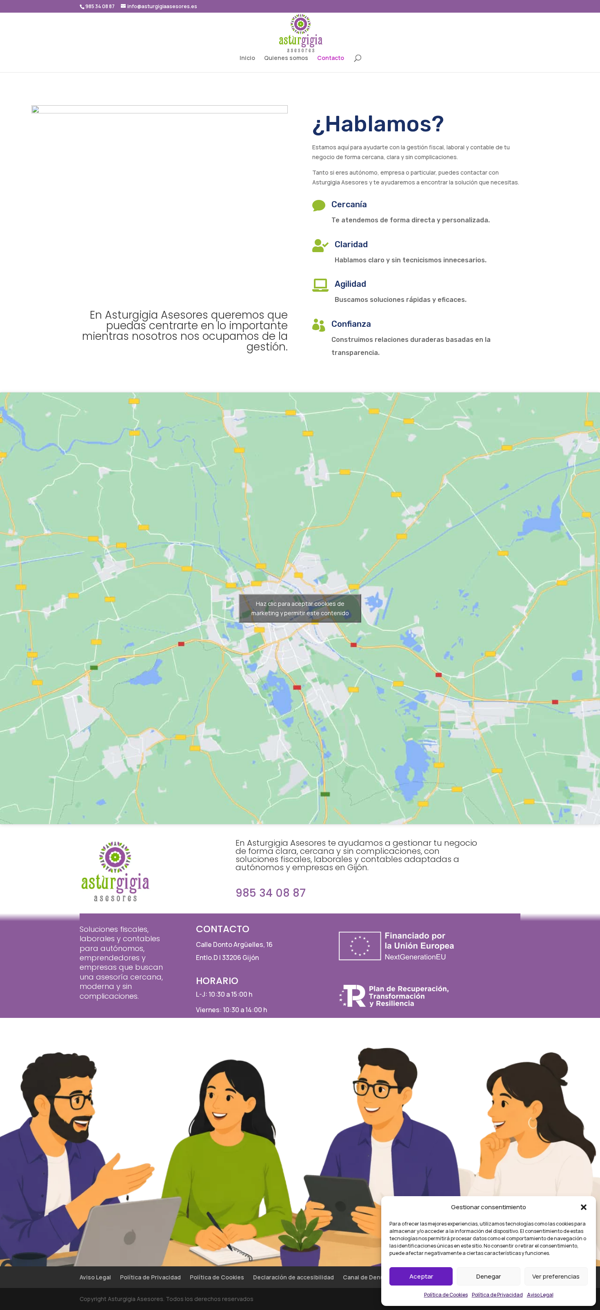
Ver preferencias (556, 1276)
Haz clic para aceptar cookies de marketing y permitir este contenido (300, 608)
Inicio (247, 58)
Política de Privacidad (497, 1294)
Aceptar (421, 1276)
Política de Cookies (446, 1294)
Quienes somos (286, 58)
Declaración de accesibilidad (293, 1277)
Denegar (488, 1276)
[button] (584, 1207)
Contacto (330, 58)
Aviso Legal (540, 1294)
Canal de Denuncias (371, 1277)
